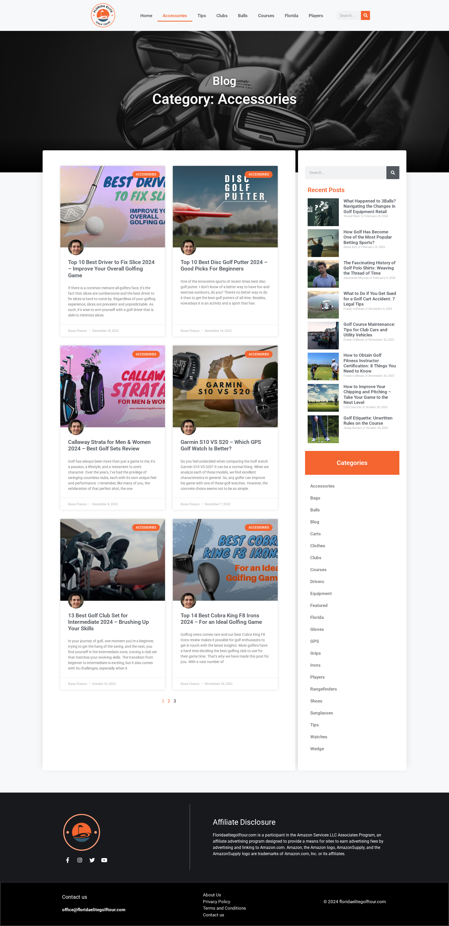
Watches (318, 736)
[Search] (365, 15)
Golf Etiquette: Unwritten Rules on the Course (368, 420)
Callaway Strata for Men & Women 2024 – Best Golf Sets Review (109, 445)
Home (146, 15)
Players (316, 15)
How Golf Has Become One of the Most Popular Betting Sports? (368, 237)
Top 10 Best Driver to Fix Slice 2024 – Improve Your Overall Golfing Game (111, 268)
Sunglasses (321, 712)
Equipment (321, 593)
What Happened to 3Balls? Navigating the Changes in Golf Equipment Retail (370, 206)
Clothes (317, 545)
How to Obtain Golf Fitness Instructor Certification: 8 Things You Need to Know (370, 363)
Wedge (317, 748)
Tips (201, 15)
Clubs (222, 15)
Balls (243, 15)
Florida (291, 15)
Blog (314, 521)
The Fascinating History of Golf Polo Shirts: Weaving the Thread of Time (369, 268)
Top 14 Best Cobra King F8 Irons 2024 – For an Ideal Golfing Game (221, 618)
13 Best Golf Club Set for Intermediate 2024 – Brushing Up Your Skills (108, 622)
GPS (314, 641)
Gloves (317, 629)
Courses (266, 15)
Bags (315, 498)
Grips (315, 653)
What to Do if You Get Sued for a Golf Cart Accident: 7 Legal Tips (370, 299)
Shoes (316, 701)
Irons (315, 665)
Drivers (317, 581)
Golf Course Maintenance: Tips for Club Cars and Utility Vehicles (369, 329)
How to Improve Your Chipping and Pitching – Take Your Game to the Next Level (367, 394)
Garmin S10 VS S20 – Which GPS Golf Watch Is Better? (221, 445)
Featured (319, 605)
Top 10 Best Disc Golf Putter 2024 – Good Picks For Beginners (224, 265)
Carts (315, 533)
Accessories (175, 15)
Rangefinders (323, 689)
